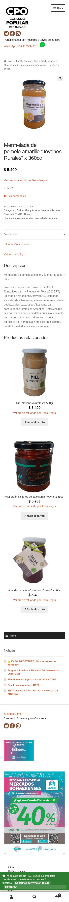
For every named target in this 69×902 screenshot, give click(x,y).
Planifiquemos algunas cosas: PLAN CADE (32, 679)
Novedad (9, 214)
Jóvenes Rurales (50, 210)
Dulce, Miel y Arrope (44, 61)
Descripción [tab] (11, 234)
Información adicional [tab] (16, 244)
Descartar (11, 886)
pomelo (52, 218)
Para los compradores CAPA (24, 685)
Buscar (34, 897)
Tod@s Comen (23, 61)
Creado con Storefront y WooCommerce (25, 718)
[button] (60, 78)
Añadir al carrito (34, 422)
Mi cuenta (11, 897)
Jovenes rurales (24, 218)
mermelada (41, 218)
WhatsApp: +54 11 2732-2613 (22, 46)
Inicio (10, 61)
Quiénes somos (16, 871)
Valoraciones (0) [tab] (13, 254)
